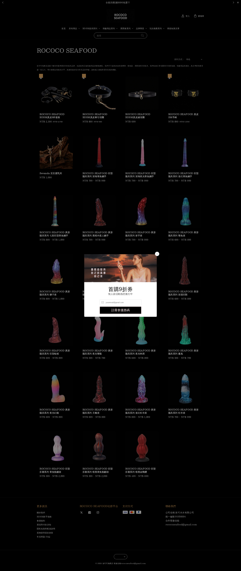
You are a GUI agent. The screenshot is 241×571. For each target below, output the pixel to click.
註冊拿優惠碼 (120, 310)
